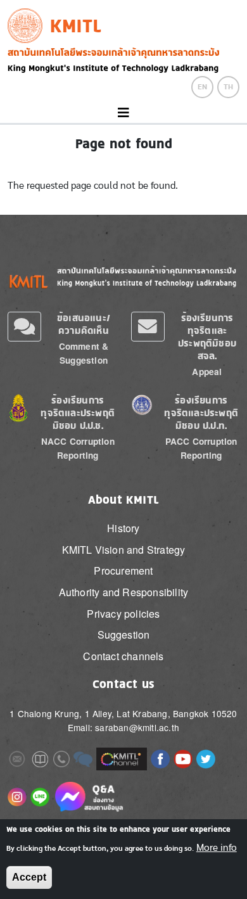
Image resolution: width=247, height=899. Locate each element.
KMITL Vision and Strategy (124, 549)
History (123, 528)
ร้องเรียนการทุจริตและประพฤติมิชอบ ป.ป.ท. (201, 412)
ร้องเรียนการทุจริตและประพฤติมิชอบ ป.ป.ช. (78, 412)
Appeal (207, 372)
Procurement (123, 570)
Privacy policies (123, 613)
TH (228, 87)
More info (216, 848)
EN (202, 87)
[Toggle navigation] (123, 113)
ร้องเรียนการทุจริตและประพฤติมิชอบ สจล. (207, 337)
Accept (29, 877)
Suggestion (124, 634)
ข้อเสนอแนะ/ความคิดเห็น (83, 324)
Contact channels (123, 656)
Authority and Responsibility (124, 592)
